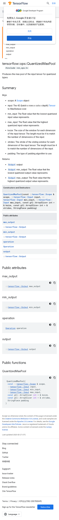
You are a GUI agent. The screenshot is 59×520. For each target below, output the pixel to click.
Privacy (13, 501)
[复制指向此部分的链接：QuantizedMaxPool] (29, 371)
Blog (4, 448)
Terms (5, 501)
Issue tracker (7, 473)
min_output (9, 232)
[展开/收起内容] (6, 57)
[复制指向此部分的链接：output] (13, 339)
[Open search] (48, 3)
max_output (9, 222)
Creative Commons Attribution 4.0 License (21, 419)
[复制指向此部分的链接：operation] (17, 318)
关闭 (29, 31)
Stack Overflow (8, 482)
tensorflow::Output (15, 227)
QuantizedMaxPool (12, 194)
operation (8, 241)
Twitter (5, 457)
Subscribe (45, 507)
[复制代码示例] (54, 283)
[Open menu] (4, 3)
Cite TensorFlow (9, 491)
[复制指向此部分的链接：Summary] (19, 88)
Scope (20, 100)
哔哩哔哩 (6, 461)
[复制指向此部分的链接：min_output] (19, 297)
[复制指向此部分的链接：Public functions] (29, 363)
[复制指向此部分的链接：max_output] (20, 276)
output (6, 251)
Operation (8, 246)
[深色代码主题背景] (50, 283)
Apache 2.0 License (25, 421)
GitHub (5, 453)
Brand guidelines (9, 487)
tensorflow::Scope (42, 194)
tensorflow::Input (23, 197)
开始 (29, 38)
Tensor (52, 105)
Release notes (8, 478)
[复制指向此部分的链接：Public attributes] (29, 268)
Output (11, 164)
